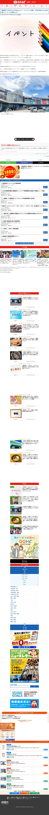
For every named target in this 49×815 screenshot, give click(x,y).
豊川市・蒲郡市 (13, 619)
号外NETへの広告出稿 (28, 797)
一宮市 (12, 600)
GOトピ (2, 6)
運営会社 (14, 797)
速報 (41, 6)
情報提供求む (20, 797)
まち (30, 6)
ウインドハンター (13, 57)
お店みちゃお (26, 6)
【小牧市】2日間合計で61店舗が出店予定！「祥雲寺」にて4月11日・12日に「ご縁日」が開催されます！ (30, 527)
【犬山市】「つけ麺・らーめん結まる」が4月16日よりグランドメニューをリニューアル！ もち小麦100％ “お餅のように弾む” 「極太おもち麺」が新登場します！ (30, 457)
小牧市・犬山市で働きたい (6, 180)
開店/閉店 (15, 6)
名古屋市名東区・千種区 (15, 592)
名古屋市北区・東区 (14, 588)
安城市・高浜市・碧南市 (15, 613)
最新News (7, 6)
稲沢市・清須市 (13, 598)
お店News (20, 6)
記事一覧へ (24, 160)
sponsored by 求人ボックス (17, 180)
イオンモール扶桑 (3, 270)
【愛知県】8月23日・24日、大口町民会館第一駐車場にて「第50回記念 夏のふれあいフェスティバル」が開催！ (30, 398)
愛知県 (19, 14)
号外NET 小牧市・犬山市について (24, 798)
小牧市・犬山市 (31, 2)
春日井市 (12, 604)
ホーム (9, 797)
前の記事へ (8, 160)
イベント (38, 6)
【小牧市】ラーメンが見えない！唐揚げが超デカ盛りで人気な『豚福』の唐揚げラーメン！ (30, 340)
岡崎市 (12, 615)
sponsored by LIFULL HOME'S (41, 741)
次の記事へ (40, 160)
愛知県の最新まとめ (14, 586)
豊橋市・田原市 (13, 621)
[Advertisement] (24, 283)
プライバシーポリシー (12, 798)
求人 (11, 6)
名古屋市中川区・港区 (14, 594)
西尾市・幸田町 (13, 617)
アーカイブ (46, 6)
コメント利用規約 (46, 156)
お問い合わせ (36, 797)
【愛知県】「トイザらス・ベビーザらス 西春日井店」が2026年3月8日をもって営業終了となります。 (30, 367)
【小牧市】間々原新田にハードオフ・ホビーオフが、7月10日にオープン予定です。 (30, 299)
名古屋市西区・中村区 (14, 590)
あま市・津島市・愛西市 (15, 596)
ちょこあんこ (8, 272)
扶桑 (11, 270)
